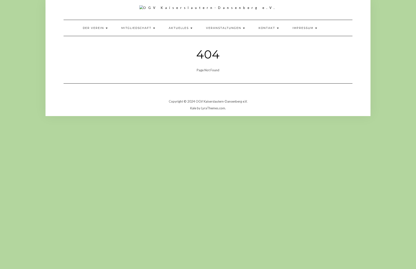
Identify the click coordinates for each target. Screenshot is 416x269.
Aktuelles (179, 28)
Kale (193, 108)
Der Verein (94, 28)
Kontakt (267, 28)
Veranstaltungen (224, 28)
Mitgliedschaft (137, 28)
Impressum (303, 28)
